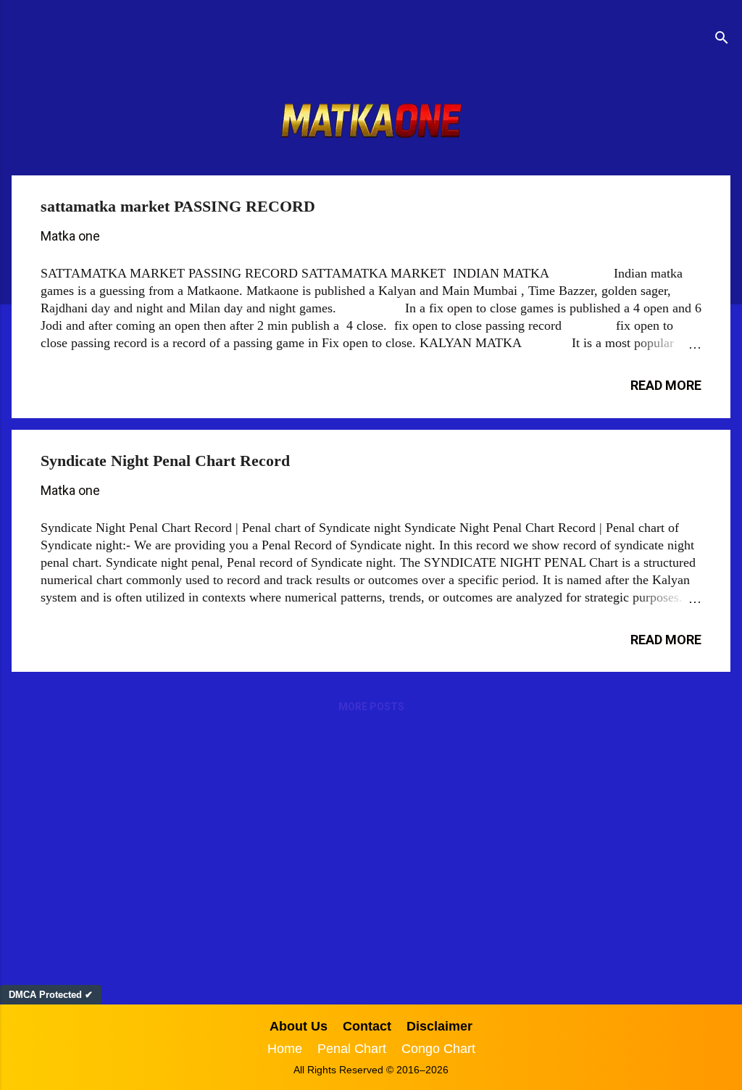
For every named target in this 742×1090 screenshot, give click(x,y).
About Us (299, 1026)
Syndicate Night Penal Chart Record (165, 461)
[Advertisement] (371, 851)
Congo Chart (438, 1048)
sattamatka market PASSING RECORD (178, 206)
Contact (367, 1026)
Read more (665, 385)
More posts (371, 706)
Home (284, 1048)
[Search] (721, 39)
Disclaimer (439, 1026)
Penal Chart (351, 1048)
